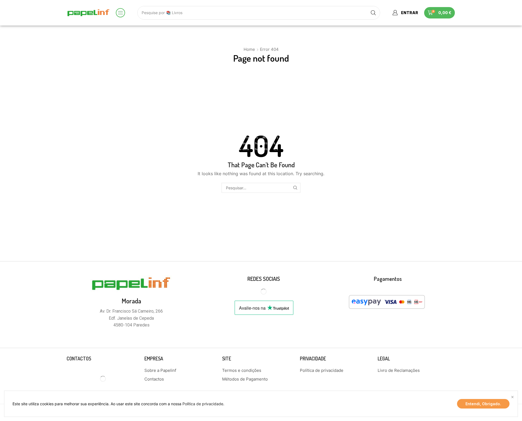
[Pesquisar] (295, 188)
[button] (120, 12)
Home (249, 49)
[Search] (373, 12)
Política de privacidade (202, 403)
